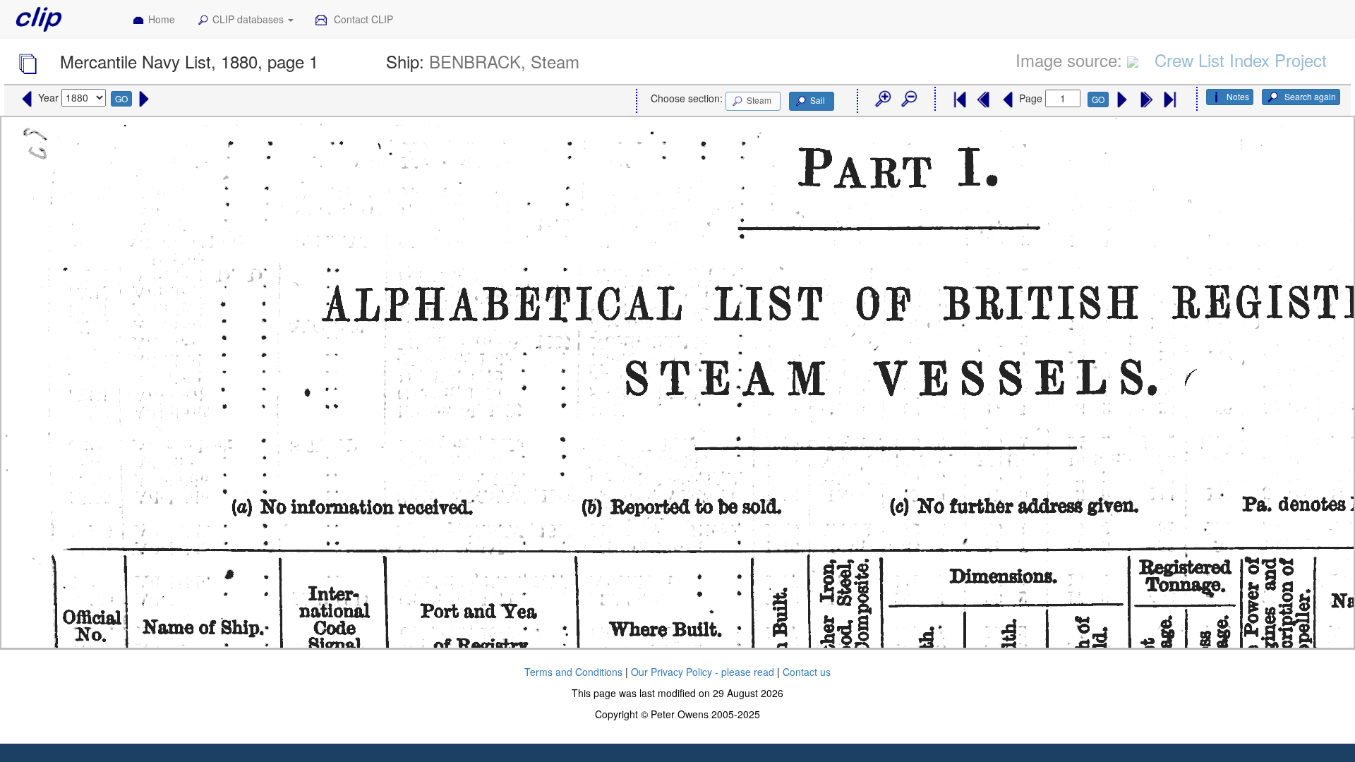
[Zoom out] (908, 99)
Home (161, 19)
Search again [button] (1309, 96)
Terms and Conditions (573, 672)
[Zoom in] (882, 99)
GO (121, 98)
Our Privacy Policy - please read (702, 672)
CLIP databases (249, 19)
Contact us (807, 672)
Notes (1238, 96)
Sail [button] (817, 100)
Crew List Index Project (1241, 59)
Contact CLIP (362, 19)
